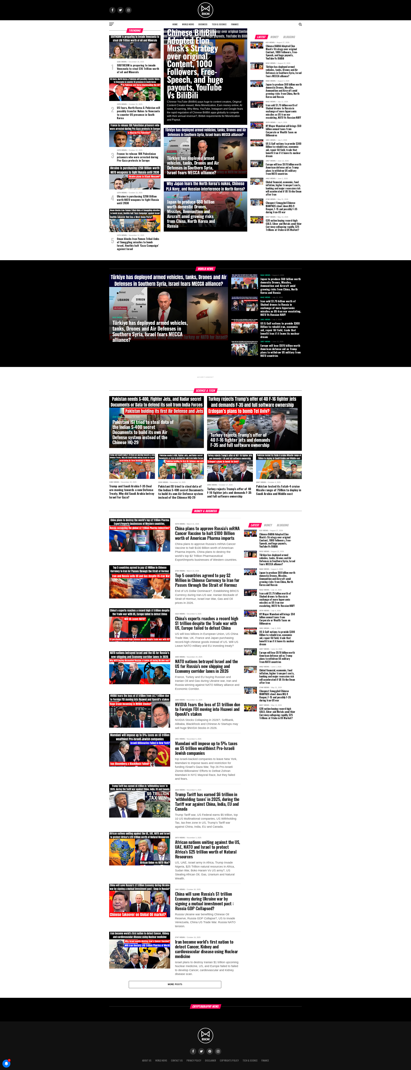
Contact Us (177, 1060)
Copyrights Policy (229, 1060)
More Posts (175, 984)
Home (175, 24)
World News (188, 24)
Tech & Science (219, 24)
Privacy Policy (194, 1060)
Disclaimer (210, 1060)
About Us (146, 1060)
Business (202, 24)
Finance (235, 24)
